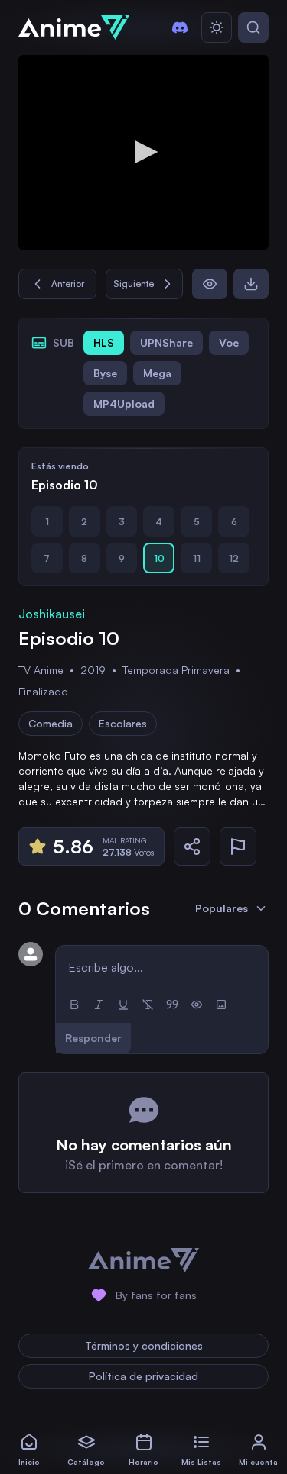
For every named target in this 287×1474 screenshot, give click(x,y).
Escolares (123, 723)
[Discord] (180, 27)
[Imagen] (221, 1004)
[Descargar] (251, 284)
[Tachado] (147, 1004)
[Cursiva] (98, 1004)
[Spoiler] (196, 1004)
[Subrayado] (123, 1004)
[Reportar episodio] (238, 846)
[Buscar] (253, 27)
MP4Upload (124, 403)
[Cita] (172, 1004)
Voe (229, 342)
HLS (103, 342)
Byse (105, 372)
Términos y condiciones (144, 1345)
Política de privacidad (143, 1375)
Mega (157, 372)
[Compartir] (192, 846)
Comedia (50, 723)
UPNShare (166, 342)
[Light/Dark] (216, 27)
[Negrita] (74, 1004)
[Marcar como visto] (209, 284)
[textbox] (162, 967)
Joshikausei (51, 613)
